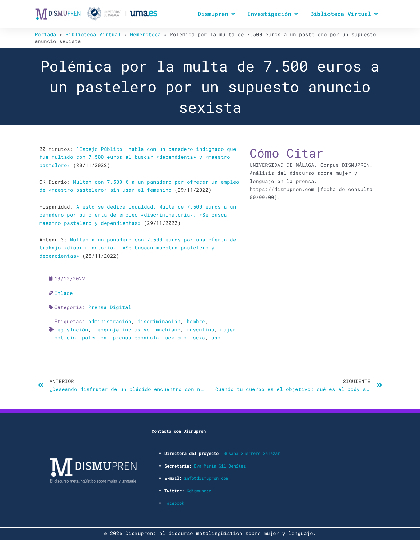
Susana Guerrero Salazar (252, 453)
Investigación (269, 14)
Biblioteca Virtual (340, 14)
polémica (94, 337)
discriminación (158, 321)
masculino (200, 329)
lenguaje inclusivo (122, 329)
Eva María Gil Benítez (220, 466)
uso (215, 337)
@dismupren (199, 491)
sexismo (176, 337)
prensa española (136, 337)
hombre (196, 321)
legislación (71, 329)
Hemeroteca (145, 34)
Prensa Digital (109, 307)
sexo (199, 337)
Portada (45, 34)
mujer (228, 329)
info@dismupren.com (206, 478)
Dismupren (213, 14)
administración (109, 321)
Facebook (174, 503)
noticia (65, 337)
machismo (168, 329)
